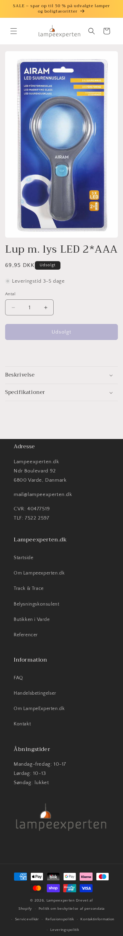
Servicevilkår (27, 919)
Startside (23, 558)
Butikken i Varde (32, 619)
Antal (10, 294)
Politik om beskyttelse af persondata (72, 909)
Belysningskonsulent (36, 604)
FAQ (18, 678)
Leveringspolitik (64, 930)
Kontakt (22, 724)
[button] (13, 31)
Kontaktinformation (97, 919)
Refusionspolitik (59, 919)
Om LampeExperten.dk (39, 708)
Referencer (26, 635)
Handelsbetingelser (35, 693)
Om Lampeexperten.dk (39, 573)
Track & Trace (29, 588)
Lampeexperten (60, 900)
